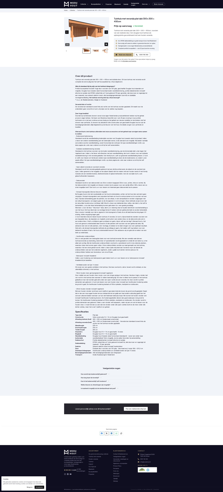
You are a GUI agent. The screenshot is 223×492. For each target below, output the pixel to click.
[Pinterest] (68, 474)
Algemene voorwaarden (120, 463)
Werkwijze (116, 473)
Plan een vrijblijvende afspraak (136, 409)
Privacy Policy (117, 466)
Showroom (116, 476)
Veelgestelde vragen (135, 4)
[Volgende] (106, 50)
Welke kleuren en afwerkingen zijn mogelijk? (95, 385)
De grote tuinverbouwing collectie (98, 454)
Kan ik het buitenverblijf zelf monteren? (94, 381)
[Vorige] (66, 50)
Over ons (145, 4)
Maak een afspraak (125, 55)
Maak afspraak (158, 4)
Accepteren (39, 487)
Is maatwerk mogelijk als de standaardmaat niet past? (98, 388)
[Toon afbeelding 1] (86, 51)
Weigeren (30, 487)
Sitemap (115, 481)
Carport (91, 464)
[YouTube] (70, 474)
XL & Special (92, 466)
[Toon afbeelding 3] (105, 51)
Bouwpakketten (96, 4)
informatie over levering (129, 61)
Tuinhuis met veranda (95, 456)
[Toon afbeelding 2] (96, 51)
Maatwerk (117, 4)
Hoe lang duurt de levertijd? (90, 378)
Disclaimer (116, 468)
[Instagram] (65, 474)
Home (66, 10)
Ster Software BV (148, 489)
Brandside (156, 489)
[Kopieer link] (121, 433)
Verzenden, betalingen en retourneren (120, 460)
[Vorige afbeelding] (67, 32)
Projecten (109, 4)
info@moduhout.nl (145, 462)
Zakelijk (125, 4)
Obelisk (139, 489)
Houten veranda (93, 459)
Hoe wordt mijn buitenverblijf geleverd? (94, 374)
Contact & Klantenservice (120, 454)
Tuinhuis (91, 461)
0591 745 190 (143, 55)
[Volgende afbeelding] (106, 32)
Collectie (83, 4)
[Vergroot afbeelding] (106, 44)
